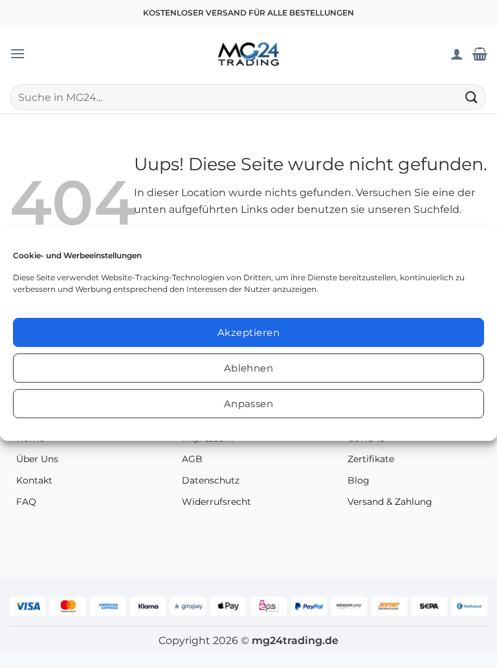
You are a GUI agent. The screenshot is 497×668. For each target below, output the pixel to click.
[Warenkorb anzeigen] (479, 53)
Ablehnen (249, 368)
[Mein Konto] (456, 53)
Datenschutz (210, 480)
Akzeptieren (248, 332)
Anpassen (249, 403)
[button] (17, 53)
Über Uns (37, 459)
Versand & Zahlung (390, 501)
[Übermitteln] (472, 96)
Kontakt (34, 480)
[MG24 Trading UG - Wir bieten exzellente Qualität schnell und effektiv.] (248, 54)
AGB (192, 459)
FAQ (26, 501)
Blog (359, 480)
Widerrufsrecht (216, 501)
